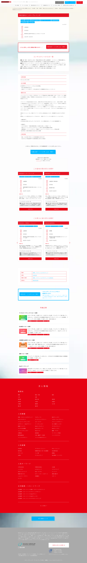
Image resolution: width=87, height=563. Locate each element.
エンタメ (20, 478)
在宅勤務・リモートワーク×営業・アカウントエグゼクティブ (31, 489)
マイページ (38, 160)
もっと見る (43, 505)
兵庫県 (19, 403)
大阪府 (36, 401)
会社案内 (19, 554)
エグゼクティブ (38, 469)
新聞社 (53, 453)
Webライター (38, 430)
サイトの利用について (41, 554)
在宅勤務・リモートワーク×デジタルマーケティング (29, 498)
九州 (19, 397)
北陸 (36, 397)
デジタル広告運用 (22, 428)
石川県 (53, 403)
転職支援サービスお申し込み (70, 1)
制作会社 (20, 450)
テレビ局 (37, 453)
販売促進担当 (21, 435)
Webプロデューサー (39, 428)
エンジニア (54, 471)
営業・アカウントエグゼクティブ (40, 272)
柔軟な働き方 (55, 473)
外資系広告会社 (38, 467)
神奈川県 (37, 399)
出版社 (19, 455)
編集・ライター (55, 430)
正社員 (53, 467)
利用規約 (34, 554)
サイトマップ (29, 554)
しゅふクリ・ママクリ (23, 476)
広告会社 (35, 275)
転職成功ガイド (46, 5)
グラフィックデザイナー (57, 421)
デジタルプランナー (56, 426)
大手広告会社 (21, 467)
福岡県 (36, 403)
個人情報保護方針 (34, 555)
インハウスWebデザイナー (41, 437)
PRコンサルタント (22, 419)
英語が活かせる (21, 473)
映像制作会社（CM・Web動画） (42, 450)
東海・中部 (37, 394)
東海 (37, 280)
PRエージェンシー (56, 448)
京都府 (53, 401)
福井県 (36, 406)
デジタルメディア (39, 455)
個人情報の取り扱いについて (24, 555)
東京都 (19, 399)
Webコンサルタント (39, 426)
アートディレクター (39, 424)
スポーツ (54, 476)
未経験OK (37, 476)
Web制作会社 (55, 450)
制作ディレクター (56, 417)
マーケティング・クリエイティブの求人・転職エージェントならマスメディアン (44, 560)
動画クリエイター (22, 426)
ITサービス (20, 453)
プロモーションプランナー (57, 419)
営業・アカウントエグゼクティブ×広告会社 (43, 278)
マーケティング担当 (56, 433)
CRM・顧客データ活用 (40, 435)
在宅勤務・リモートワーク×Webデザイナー (27, 494)
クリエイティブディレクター (24, 421)
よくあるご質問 (56, 5)
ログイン (59, 1)
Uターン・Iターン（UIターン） (41, 473)
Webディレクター (56, 428)
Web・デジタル (38, 471)
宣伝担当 (37, 433)
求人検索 (80, 1)
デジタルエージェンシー (40, 448)
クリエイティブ (55, 469)
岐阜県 (19, 401)
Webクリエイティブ (22, 471)
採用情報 (24, 554)
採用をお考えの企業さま (68, 5)
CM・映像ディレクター (57, 424)
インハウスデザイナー (23, 437)
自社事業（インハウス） (57, 455)
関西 (53, 394)
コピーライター (38, 421)
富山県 (19, 406)
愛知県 (34, 280)
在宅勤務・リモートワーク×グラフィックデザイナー (29, 491)
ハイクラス (20, 469)
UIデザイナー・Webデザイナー (25, 424)
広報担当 (20, 433)
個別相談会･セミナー (35, 5)
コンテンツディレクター (23, 430)
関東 (19, 394)
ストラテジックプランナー (41, 419)
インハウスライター (56, 435)
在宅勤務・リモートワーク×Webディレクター (28, 496)
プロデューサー (38, 417)
